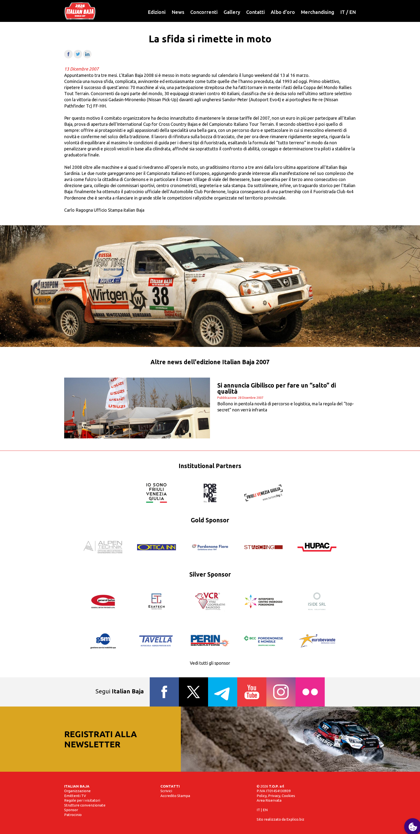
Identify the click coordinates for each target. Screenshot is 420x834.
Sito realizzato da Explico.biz (280, 819)
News (178, 12)
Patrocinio (73, 815)
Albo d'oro (283, 12)
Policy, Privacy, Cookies (276, 796)
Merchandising (317, 12)
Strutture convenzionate (84, 805)
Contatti (255, 12)
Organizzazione (77, 791)
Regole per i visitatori (82, 800)
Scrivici (166, 791)
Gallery (232, 12)
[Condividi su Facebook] (68, 56)
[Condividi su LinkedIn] (87, 56)
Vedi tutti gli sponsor (210, 663)
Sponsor (71, 810)
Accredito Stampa (175, 796)
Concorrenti (204, 12)
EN (352, 12)
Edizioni (157, 12)
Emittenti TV (75, 796)
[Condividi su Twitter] (78, 56)
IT (342, 12)
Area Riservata (269, 800)
